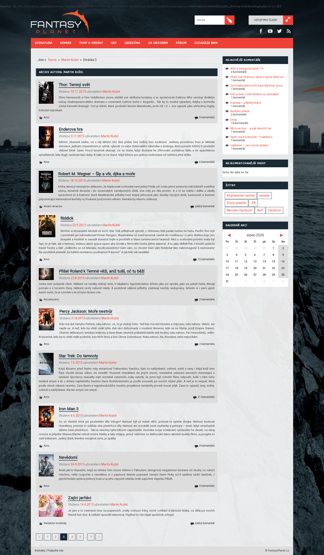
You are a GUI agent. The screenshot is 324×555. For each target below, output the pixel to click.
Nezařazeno (51, 299)
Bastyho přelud (240, 111)
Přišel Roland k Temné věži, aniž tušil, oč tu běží (101, 271)
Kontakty (40, 550)
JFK (253, 203)
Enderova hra (71, 129)
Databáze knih (206, 43)
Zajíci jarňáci (79, 497)
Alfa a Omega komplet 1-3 (246, 68)
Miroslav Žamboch (239, 210)
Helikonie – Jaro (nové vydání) (249, 145)
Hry (114, 43)
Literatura (43, 43)
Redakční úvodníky (55, 523)
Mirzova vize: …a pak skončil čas (250, 128)
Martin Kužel (111, 91)
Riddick (66, 218)
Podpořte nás (55, 550)
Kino (46, 117)
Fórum (181, 43)
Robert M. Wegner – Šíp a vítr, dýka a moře (96, 173)
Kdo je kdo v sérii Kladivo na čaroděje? (254, 94)
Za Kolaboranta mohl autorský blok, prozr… (257, 85)
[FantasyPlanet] (60, 37)
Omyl (233, 119)
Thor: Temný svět (74, 84)
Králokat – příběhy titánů (245, 102)
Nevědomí (68, 457)
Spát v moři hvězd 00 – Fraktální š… (252, 136)
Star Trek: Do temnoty (78, 356)
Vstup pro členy (265, 20)
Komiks (65, 43)
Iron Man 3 (68, 408)
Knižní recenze (53, 206)
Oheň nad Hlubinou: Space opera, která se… (257, 77)
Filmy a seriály (91, 43)
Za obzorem (158, 43)
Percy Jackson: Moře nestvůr (85, 311)
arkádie (264, 195)
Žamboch (274, 210)
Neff (260, 210)
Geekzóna (132, 43)
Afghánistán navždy (241, 195)
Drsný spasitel (236, 203)
